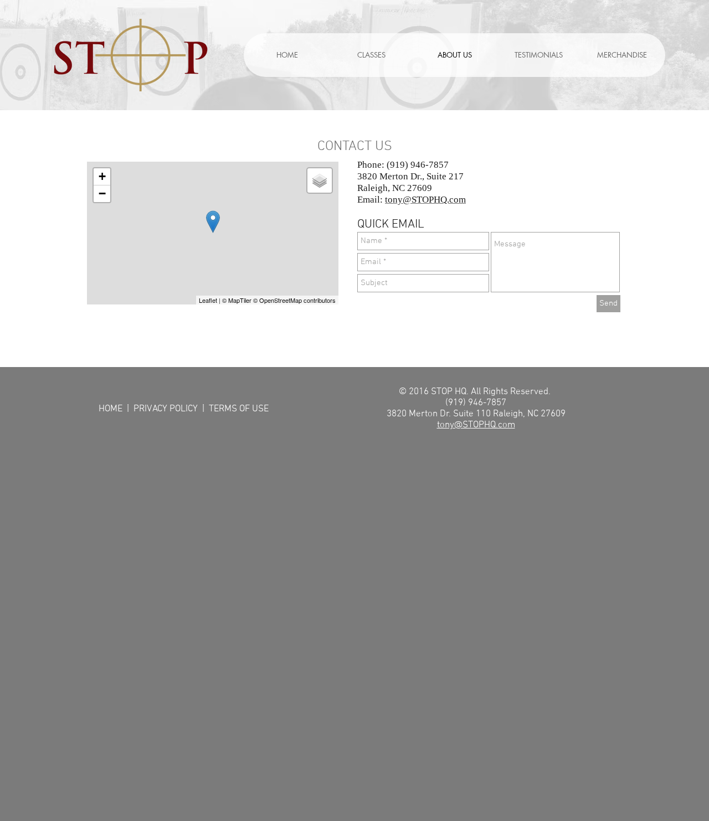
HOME (112, 409)
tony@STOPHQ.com (476, 425)
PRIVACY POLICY (166, 409)
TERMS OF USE (239, 409)
